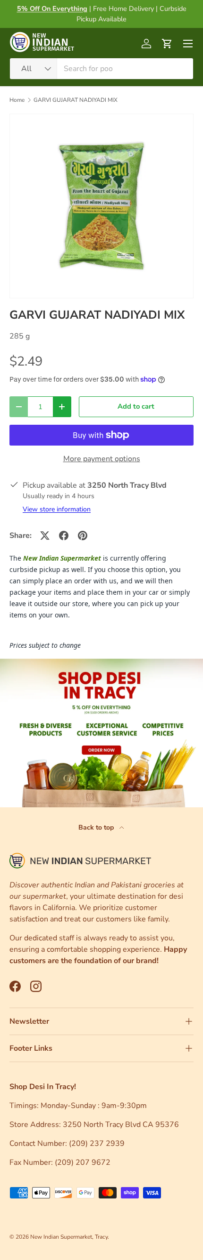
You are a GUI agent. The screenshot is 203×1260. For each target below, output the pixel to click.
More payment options (101, 459)
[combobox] (101, 68)
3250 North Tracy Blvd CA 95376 (122, 1124)
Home (17, 100)
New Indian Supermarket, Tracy (69, 1237)
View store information (57, 509)
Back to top (97, 827)
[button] (167, 43)
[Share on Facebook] (63, 535)
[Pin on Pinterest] (82, 535)
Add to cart (136, 406)
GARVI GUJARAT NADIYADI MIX (76, 100)
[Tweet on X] (44, 535)
